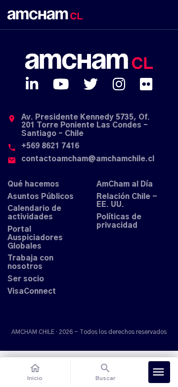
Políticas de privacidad (118, 221)
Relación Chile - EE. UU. (126, 201)
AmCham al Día (124, 184)
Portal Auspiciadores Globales (35, 238)
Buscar (105, 372)
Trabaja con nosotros (30, 262)
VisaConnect (31, 291)
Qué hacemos (33, 184)
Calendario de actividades (34, 213)
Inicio (35, 372)
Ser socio (25, 279)
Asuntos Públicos (40, 196)
